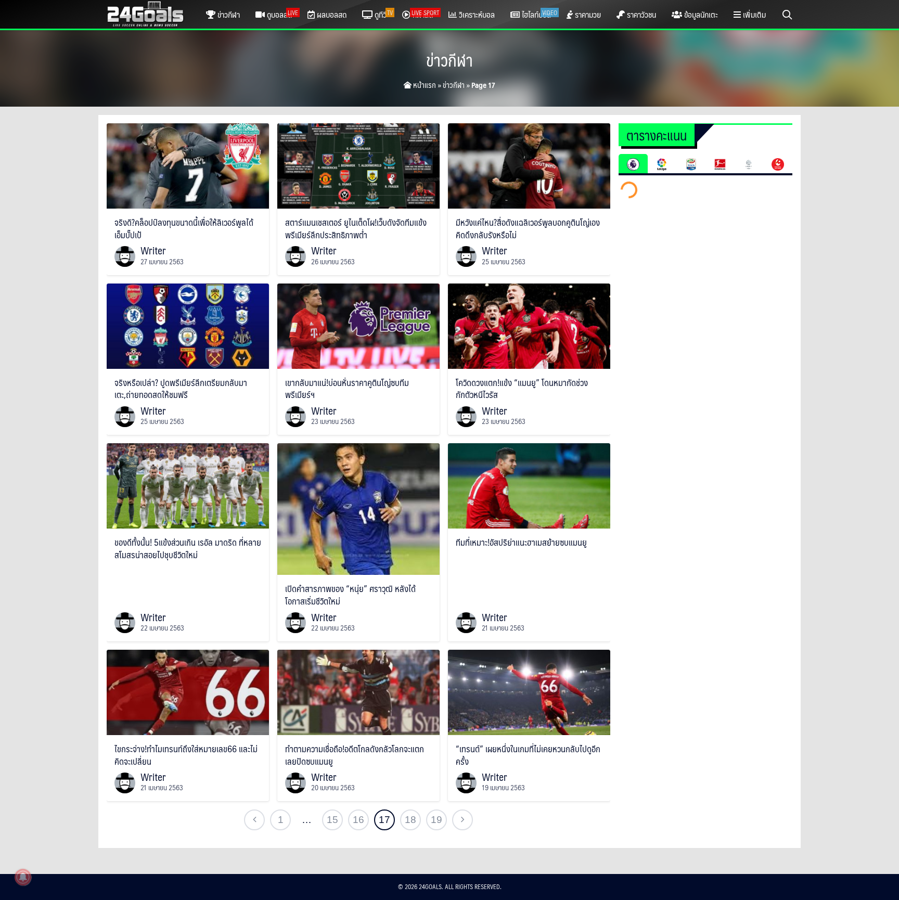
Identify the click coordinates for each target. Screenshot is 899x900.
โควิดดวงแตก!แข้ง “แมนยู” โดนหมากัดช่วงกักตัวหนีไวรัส (522, 388)
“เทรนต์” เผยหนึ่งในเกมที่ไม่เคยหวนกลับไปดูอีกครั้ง (528, 754)
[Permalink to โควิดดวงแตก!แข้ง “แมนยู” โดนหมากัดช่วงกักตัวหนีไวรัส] (529, 324)
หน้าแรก (424, 84)
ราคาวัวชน (640, 14)
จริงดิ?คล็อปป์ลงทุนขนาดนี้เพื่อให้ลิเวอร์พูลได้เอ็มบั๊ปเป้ (183, 228)
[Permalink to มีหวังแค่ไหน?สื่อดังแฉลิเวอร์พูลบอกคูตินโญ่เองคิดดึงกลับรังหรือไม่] (529, 165)
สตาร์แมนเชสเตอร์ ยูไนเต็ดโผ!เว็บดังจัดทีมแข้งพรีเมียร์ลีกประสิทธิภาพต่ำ (356, 228)
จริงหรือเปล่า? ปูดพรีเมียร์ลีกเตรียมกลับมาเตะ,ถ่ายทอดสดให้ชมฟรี (180, 388)
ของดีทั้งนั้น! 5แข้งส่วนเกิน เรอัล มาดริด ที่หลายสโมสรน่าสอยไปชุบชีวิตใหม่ (187, 548)
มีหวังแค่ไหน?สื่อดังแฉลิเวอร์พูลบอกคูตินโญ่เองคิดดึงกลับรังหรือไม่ (528, 228)
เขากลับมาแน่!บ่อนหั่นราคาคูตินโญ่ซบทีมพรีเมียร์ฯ (347, 388)
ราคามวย (587, 14)
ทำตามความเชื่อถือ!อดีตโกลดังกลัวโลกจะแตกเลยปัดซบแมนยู (354, 754)
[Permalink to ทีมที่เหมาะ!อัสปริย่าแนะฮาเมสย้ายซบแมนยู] (529, 485)
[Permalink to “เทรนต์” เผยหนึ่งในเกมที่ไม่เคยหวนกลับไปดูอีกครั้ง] (529, 691)
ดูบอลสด (281, 14)
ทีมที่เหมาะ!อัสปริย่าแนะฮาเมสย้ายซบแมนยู (521, 542)
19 (436, 819)
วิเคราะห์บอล (476, 14)
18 (410, 819)
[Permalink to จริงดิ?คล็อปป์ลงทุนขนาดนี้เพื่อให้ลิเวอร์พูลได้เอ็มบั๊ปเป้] (188, 165)
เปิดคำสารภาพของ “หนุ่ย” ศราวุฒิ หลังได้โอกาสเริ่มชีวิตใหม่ (350, 594)
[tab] (633, 164)
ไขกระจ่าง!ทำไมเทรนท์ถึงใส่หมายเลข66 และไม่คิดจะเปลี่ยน (186, 754)
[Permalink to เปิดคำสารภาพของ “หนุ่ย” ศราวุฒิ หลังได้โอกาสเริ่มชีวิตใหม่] (358, 507)
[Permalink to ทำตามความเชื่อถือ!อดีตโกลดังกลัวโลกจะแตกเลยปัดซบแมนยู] (358, 691)
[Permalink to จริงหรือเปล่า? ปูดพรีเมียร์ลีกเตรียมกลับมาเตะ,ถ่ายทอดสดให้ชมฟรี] (188, 324)
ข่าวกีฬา (227, 14)
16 (358, 819)
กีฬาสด (424, 14)
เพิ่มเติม (753, 14)
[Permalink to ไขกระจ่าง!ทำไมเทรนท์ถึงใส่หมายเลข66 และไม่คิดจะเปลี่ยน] (188, 691)
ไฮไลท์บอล (538, 14)
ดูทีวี (383, 14)
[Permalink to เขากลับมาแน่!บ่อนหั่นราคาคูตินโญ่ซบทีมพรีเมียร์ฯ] (358, 324)
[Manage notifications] (23, 877)
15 (332, 819)
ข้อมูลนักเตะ (700, 14)
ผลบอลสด (330, 14)
